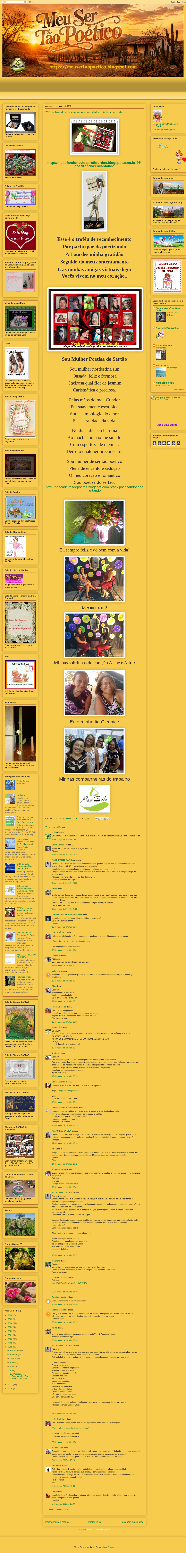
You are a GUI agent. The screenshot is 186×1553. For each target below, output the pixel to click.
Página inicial (95, 1522)
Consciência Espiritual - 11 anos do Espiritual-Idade (25, 841)
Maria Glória (57, 1448)
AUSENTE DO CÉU (165, 383)
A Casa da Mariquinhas (167, 328)
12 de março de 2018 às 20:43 (64, 1048)
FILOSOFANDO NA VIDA (63, 860)
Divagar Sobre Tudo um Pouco (65, 1183)
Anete (54, 889)
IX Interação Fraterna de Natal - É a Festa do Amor (25, 888)
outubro (14, 1354)
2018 (10, 1347)
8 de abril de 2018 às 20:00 (63, 1486)
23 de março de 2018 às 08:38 (64, 1340)
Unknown (56, 971)
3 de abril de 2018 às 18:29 (63, 1460)
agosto (13, 1358)
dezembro (15, 1350)
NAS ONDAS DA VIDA (61, 1131)
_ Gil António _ (58, 932)
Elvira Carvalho (59, 845)
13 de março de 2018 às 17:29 (64, 1125)
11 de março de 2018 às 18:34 (64, 855)
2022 (10, 1331)
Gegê (54, 1491)
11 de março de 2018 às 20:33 (64, 883)
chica (54, 832)
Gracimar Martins (59, 1297)
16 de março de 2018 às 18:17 (64, 1255)
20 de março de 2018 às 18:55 (64, 1322)
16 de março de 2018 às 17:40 (64, 1187)
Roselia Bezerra (59, 1007)
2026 (10, 1315)
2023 (10, 1327)
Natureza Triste (24, 977)
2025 (10, 1319)
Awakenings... (173, 368)
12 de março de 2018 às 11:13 (64, 965)
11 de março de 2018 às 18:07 (64, 839)
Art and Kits (162, 365)
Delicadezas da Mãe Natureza (65, 1108)
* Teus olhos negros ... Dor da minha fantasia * (71, 941)
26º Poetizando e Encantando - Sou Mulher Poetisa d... (19, 1376)
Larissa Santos (58, 1082)
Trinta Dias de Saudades (23, 782)
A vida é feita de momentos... (164, 346)
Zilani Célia (57, 1027)
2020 (10, 1339)
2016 (10, 1388)
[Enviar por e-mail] (96, 818)
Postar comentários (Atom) (98, 1529)
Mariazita (56, 1261)
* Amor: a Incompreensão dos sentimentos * (70, 1428)
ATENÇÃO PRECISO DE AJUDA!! (26, 956)
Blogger (111, 1547)
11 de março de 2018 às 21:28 (64, 909)
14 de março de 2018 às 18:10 (64, 1143)
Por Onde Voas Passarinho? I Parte (26, 933)
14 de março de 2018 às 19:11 (64, 1164)
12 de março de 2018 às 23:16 (64, 1076)
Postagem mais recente (57, 1522)
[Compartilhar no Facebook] (104, 818)
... (168, 350)
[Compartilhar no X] (102, 818)
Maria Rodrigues (59, 1169)
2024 (10, 1323)
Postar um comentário (58, 1509)
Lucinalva (56, 956)
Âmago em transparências (68, 1091)
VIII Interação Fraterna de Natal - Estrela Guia (25, 866)
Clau (54, 986)
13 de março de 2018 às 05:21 (64, 1102)
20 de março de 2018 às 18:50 (64, 1304)
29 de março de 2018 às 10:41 (64, 1442)
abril (12, 1366)
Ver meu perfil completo (164, 129)
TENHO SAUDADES (165, 385)
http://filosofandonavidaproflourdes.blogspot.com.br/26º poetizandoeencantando (94, 164)
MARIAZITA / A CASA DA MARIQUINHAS (69, 1283)
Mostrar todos (179, 389)
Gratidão (21, 795)
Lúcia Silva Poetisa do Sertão (167, 125)
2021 (10, 1335)
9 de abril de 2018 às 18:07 (63, 1504)
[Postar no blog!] (99, 818)
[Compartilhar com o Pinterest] (107, 818)
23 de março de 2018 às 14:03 (64, 1414)
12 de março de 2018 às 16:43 (64, 981)
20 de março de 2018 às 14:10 (64, 1292)
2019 (10, 1343)
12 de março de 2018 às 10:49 (64, 950)
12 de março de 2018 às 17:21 (64, 1001)
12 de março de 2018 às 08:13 (64, 927)
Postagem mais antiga (132, 1522)
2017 (10, 1384)
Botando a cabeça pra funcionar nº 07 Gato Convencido (25, 819)
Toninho (55, 1053)
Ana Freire (56, 1466)
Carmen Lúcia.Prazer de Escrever (67, 914)
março (13, 1370)
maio (12, 1362)
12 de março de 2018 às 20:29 (64, 1022)
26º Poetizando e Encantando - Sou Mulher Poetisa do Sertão (25, 912)
